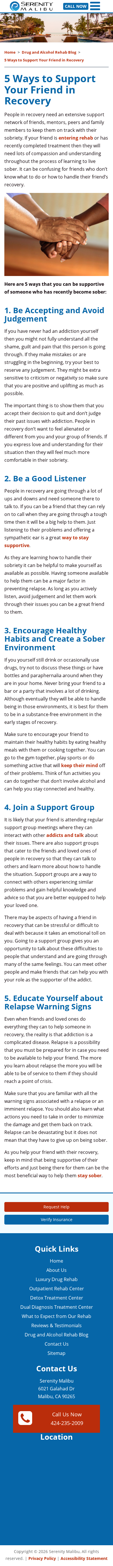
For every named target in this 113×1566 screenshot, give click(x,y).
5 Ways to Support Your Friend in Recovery (44, 60)
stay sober (89, 1175)
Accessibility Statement (84, 1558)
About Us (56, 1270)
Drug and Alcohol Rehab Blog (49, 52)
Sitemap (56, 1353)
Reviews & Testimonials (56, 1325)
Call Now (76, 6)
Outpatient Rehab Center (56, 1288)
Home (10, 52)
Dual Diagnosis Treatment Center (56, 1307)
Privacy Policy (42, 1558)
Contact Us (57, 1344)
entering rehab (76, 138)
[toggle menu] (95, 6)
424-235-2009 (67, 1422)
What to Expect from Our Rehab (56, 1316)
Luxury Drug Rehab (57, 1279)
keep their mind (79, 765)
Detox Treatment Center (56, 1298)
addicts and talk (65, 835)
